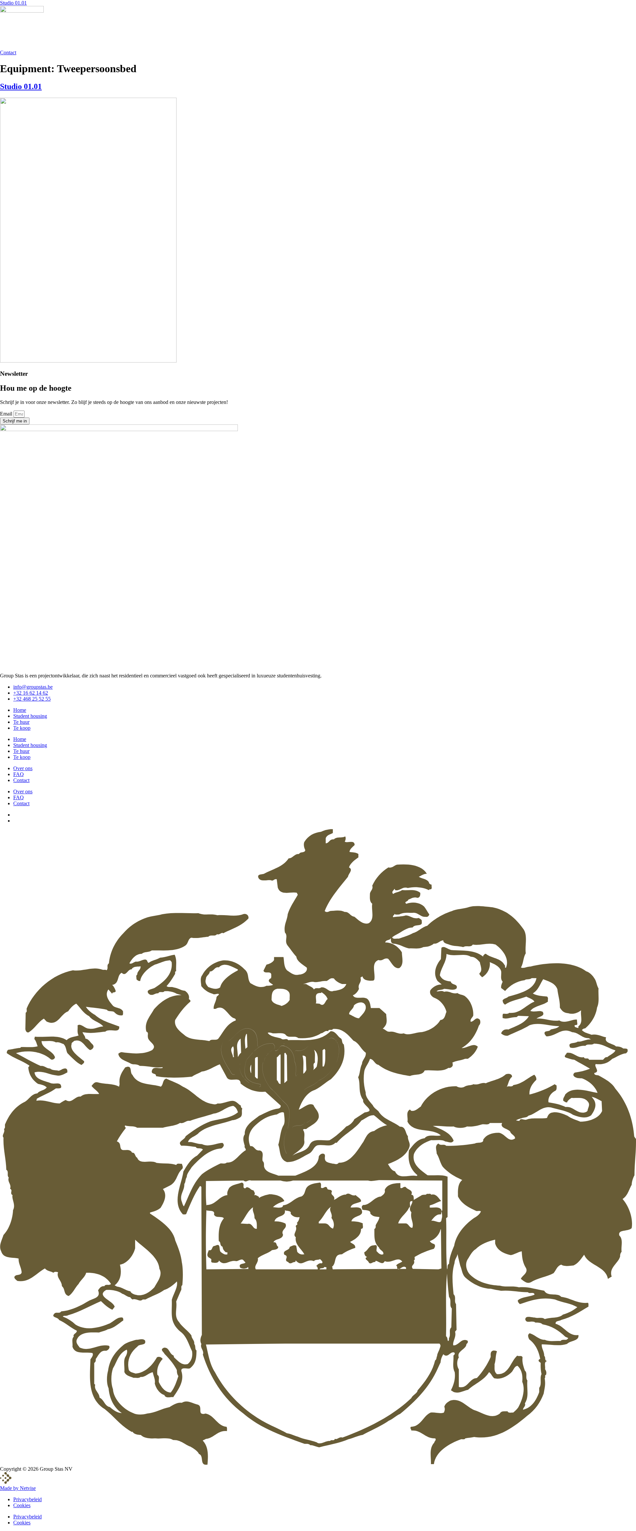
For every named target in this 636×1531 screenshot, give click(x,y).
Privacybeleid (27, 1499)
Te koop (21, 728)
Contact (21, 780)
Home (19, 710)
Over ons (22, 768)
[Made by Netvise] (6, 1482)
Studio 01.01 (13, 3)
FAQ (18, 774)
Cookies (21, 1505)
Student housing (30, 716)
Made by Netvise (18, 1488)
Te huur (21, 722)
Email (7, 414)
